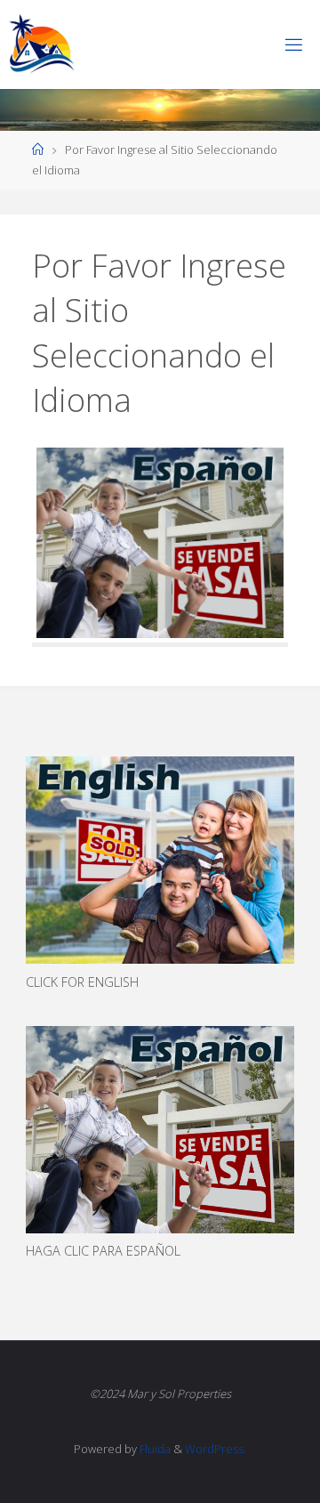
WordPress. (215, 1449)
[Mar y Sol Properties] (40, 44)
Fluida (154, 1449)
